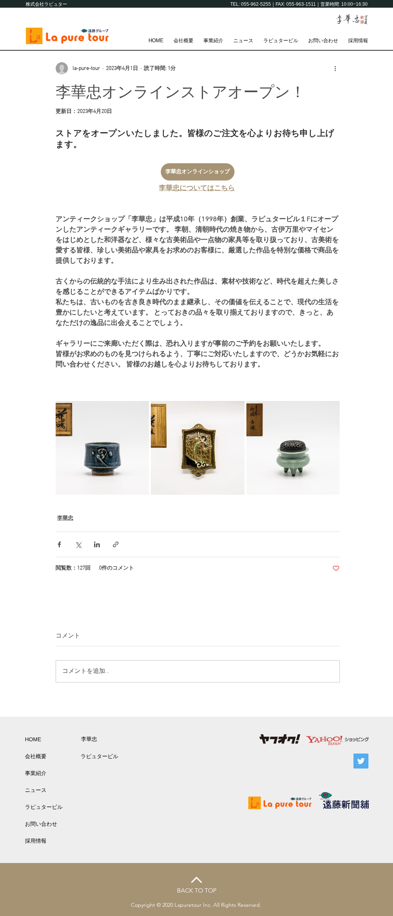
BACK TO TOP (196, 890)
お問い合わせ (41, 824)
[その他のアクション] (335, 68)
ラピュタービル (44, 807)
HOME (33, 739)
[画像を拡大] (102, 447)
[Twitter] (360, 761)
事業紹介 (35, 773)
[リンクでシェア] (115, 544)
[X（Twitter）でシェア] (78, 544)
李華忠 (65, 518)
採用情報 (35, 841)
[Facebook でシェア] (59, 544)
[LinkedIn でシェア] (97, 544)
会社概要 (35, 756)
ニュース (35, 790)
